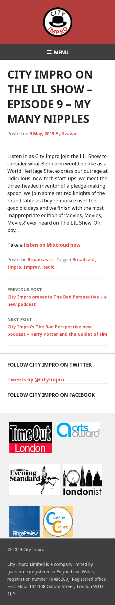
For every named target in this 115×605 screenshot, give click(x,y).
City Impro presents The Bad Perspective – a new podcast (57, 296)
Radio (48, 267)
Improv (32, 267)
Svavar (69, 133)
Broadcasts (40, 259)
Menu (61, 52)
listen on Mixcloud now (52, 245)
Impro (14, 267)
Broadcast (83, 259)
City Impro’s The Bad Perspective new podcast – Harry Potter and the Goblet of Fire (57, 326)
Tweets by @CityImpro (35, 379)
